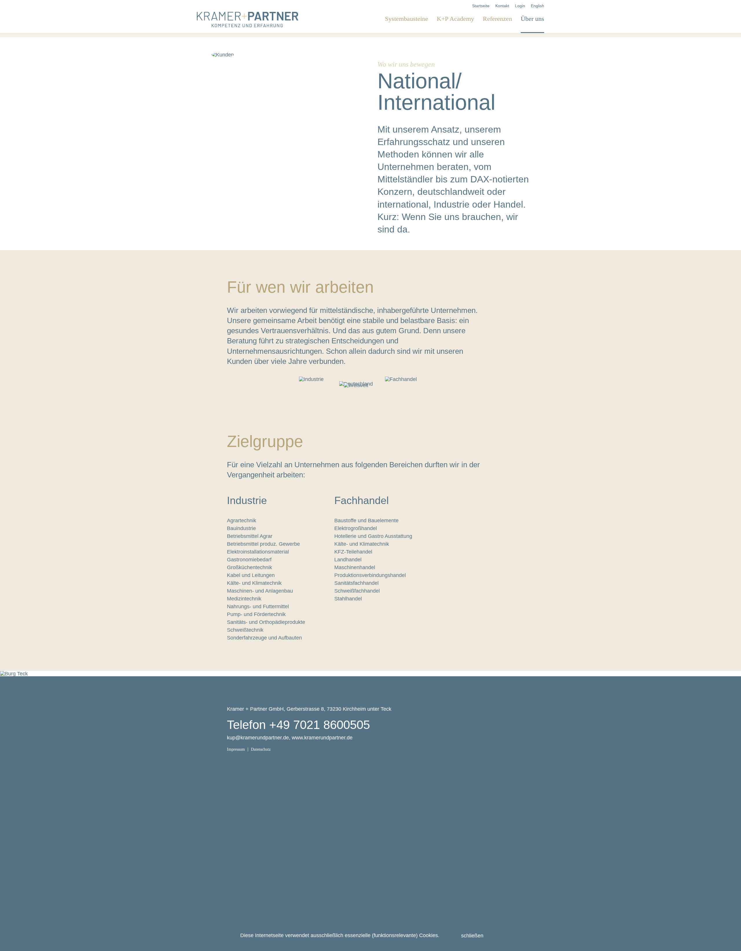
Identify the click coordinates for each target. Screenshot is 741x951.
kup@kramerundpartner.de (258, 738)
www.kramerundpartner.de (322, 738)
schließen (472, 936)
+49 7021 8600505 (319, 725)
